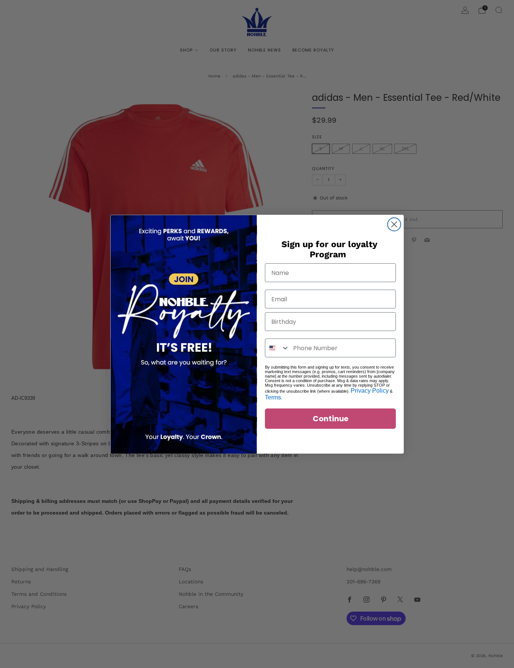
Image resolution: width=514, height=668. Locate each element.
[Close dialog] (394, 224)
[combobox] (277, 348)
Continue (330, 418)
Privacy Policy (370, 390)
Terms (273, 397)
